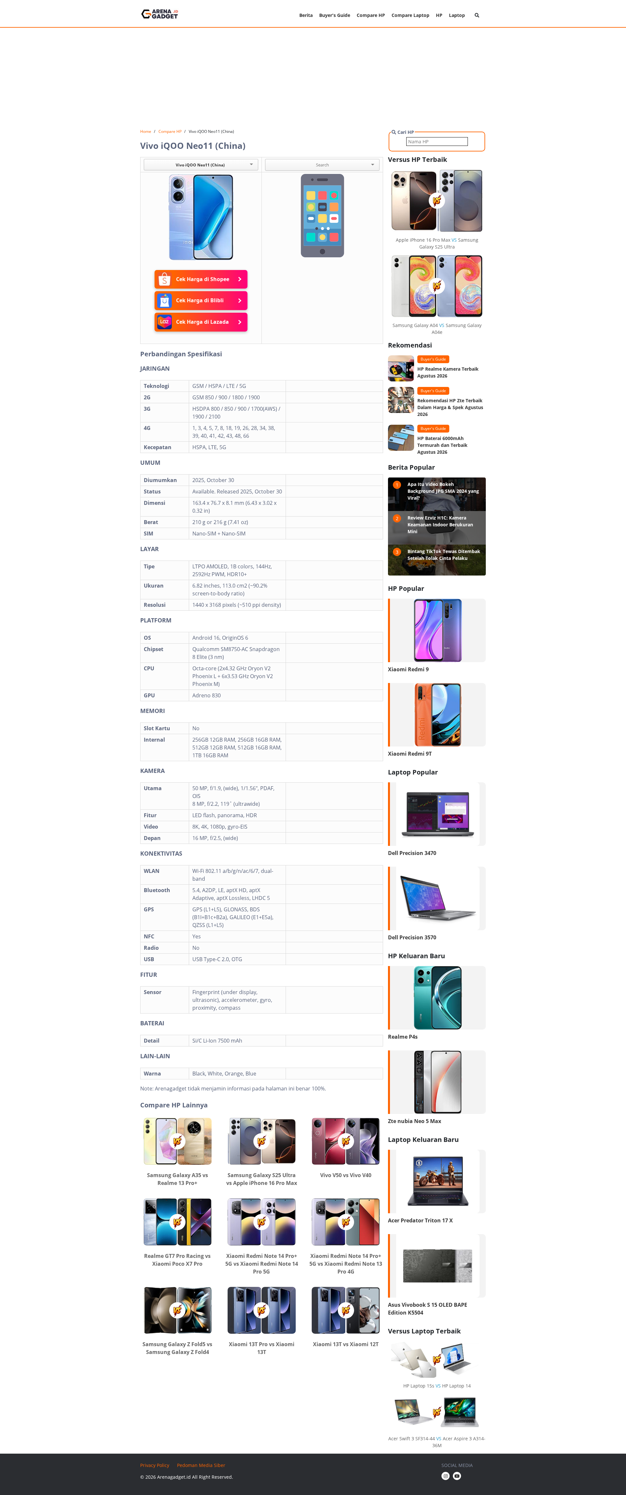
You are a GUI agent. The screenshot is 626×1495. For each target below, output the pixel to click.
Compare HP (371, 15)
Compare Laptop (410, 15)
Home (145, 131)
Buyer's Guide (334, 15)
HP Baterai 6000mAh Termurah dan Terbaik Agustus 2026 (442, 445)
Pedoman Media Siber (201, 1465)
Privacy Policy (154, 1465)
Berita (306, 15)
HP (439, 15)
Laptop (457, 15)
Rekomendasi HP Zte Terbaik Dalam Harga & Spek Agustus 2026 (450, 407)
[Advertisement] (313, 78)
